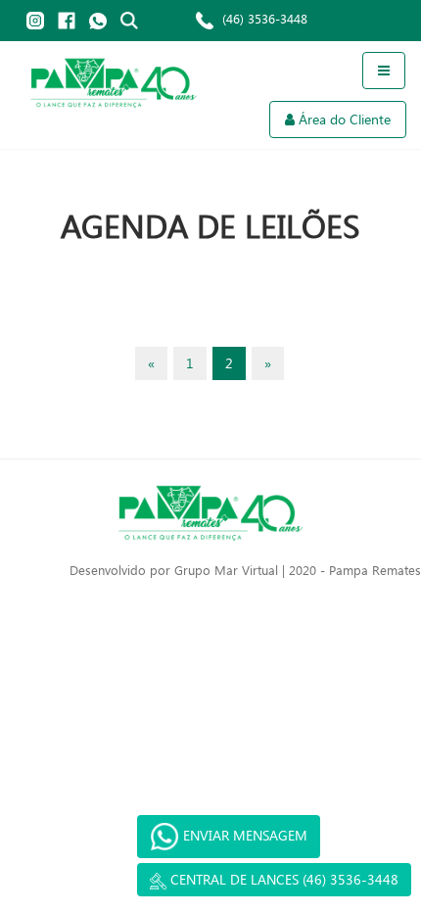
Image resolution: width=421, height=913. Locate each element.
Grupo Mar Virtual (226, 569)
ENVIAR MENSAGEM (243, 835)
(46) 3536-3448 (262, 18)
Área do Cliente (345, 119)
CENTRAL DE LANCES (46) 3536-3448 (282, 879)
